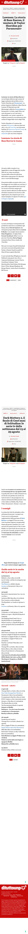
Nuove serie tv (21, 13)
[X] (12, 275)
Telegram (12, 63)
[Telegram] (15, 275)
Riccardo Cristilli (15, 35)
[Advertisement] (14, 81)
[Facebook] (9, 275)
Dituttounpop (6, 8)
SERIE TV (11, 8)
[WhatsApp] (19, 275)
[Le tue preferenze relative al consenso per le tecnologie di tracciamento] (25, 931)
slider (19, 280)
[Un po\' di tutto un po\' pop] (14, 888)
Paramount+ (6, 13)
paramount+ (13, 280)
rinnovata (4, 133)
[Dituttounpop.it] (14, 2)
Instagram (22, 63)
